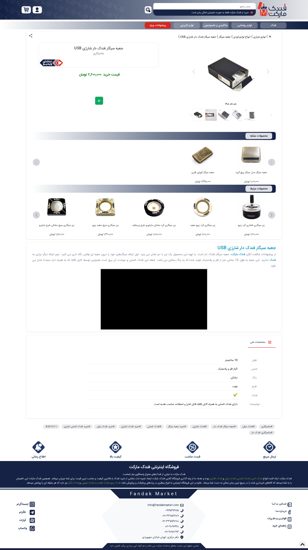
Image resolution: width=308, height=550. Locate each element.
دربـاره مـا (281, 511)
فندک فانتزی (216, 479)
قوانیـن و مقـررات (276, 518)
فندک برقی (230, 479)
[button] (36, 215)
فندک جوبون (87, 483)
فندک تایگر (73, 483)
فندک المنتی (243, 479)
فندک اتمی (256, 479)
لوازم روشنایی (244, 25)
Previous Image (193, 72)
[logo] (272, 10)
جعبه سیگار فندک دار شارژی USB (246, 248)
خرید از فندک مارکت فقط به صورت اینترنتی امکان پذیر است (220, 13)
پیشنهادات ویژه (158, 25)
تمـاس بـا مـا (279, 504)
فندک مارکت (238, 254)
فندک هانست (102, 483)
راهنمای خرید (279, 526)
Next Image (267, 72)
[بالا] (302, 544)
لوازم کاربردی (186, 25)
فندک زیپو (115, 483)
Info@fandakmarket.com (163, 505)
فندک (273, 25)
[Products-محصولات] (269, 36)
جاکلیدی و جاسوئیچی (215, 25)
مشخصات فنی (258, 342)
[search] (204, 6)
